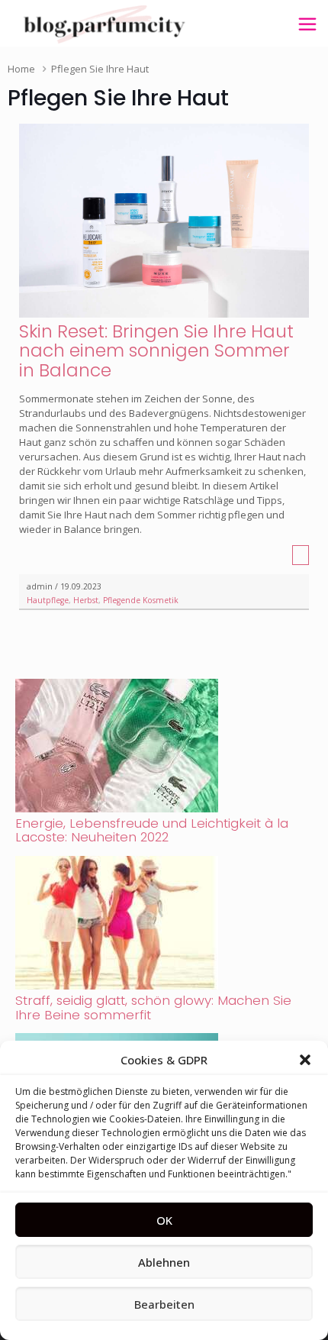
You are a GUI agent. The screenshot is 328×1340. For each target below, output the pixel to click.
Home (21, 69)
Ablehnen (164, 1262)
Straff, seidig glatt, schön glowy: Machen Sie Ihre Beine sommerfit (153, 1007)
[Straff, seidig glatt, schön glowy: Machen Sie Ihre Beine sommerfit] (116, 986)
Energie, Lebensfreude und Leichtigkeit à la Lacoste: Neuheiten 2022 (151, 830)
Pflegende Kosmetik (140, 600)
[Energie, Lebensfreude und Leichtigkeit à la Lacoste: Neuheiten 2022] (116, 808)
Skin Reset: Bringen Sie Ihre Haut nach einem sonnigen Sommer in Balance (156, 350)
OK (164, 1220)
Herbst (85, 600)
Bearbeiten (164, 1304)
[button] (305, 1059)
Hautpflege (48, 600)
